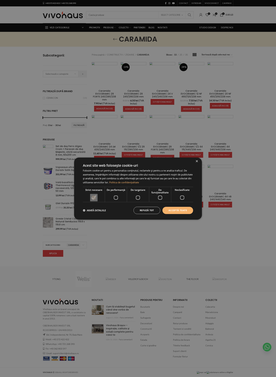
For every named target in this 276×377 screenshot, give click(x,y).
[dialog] (138, 188)
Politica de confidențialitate (124, 182)
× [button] (196, 161)
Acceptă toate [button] (178, 210)
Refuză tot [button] (147, 210)
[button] (94, 210)
